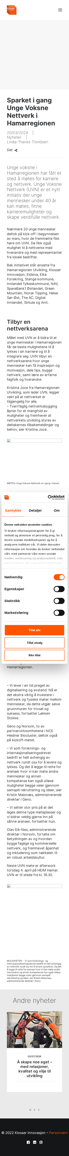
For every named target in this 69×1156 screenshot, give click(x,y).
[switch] (59, 589)
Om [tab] (57, 510)
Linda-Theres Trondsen (27, 142)
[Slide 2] (34, 1110)
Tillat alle (34, 630)
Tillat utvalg (34, 642)
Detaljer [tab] (35, 510)
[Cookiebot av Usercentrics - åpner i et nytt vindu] (49, 497)
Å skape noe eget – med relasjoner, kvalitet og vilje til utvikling (34, 1069)
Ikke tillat (34, 655)
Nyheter (14, 137)
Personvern (58, 1133)
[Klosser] (11, 10)
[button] (60, 10)
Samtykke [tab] (13, 510)
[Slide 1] (30, 1110)
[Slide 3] (39, 1110)
